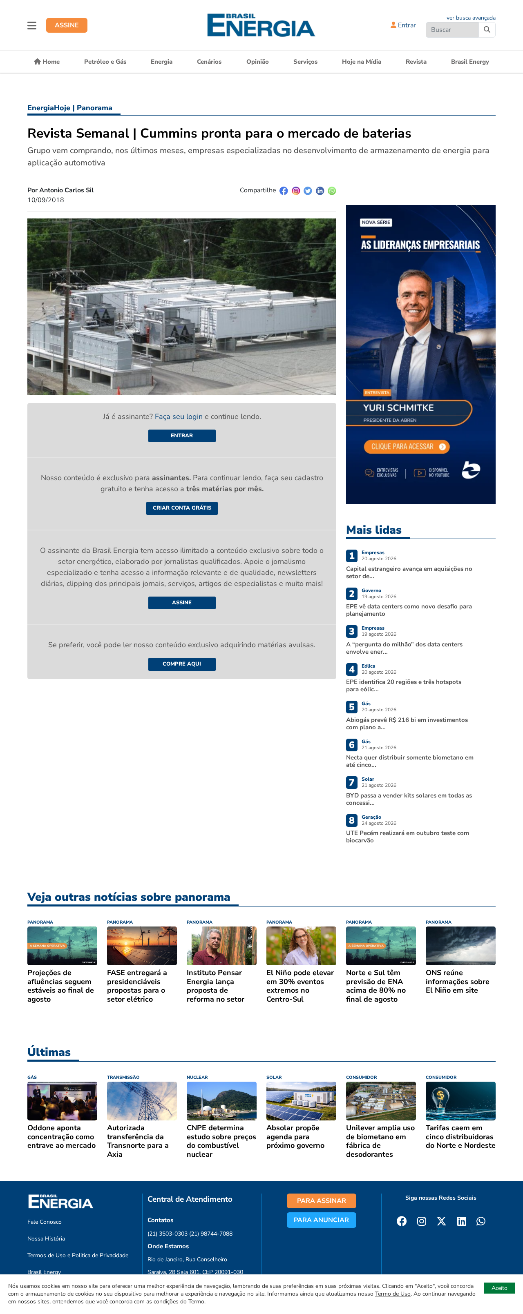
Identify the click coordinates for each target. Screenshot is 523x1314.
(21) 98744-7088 (210, 1234)
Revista (416, 62)
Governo (371, 590)
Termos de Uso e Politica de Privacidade (77, 1255)
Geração (371, 817)
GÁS (32, 1077)
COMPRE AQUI (182, 664)
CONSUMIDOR (361, 1077)
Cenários (209, 62)
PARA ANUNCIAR (321, 1220)
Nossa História (46, 1239)
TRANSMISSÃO (123, 1077)
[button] (31, 25)
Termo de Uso (393, 1294)
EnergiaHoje (48, 108)
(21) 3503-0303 (168, 1234)
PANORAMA (40, 922)
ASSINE (67, 25)
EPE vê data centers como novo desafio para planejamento (409, 610)
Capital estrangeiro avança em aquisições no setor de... (409, 572)
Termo (196, 1301)
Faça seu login (180, 416)
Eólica (368, 666)
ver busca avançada (471, 18)
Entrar (406, 25)
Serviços (305, 62)
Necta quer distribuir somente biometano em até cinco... (410, 761)
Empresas (373, 552)
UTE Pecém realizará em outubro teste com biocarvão (407, 836)
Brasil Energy (470, 62)
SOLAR (274, 1077)
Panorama (94, 108)
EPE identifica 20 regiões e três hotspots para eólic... (403, 685)
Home (50, 62)
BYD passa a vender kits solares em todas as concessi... (409, 799)
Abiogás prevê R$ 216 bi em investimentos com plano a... (407, 723)
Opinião (257, 62)
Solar (368, 779)
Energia (161, 62)
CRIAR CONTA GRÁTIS (182, 508)
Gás (366, 703)
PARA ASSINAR (321, 1200)
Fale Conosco (44, 1222)
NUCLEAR (197, 1077)
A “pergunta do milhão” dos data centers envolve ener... (404, 648)
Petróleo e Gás (105, 62)
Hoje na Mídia (361, 62)
